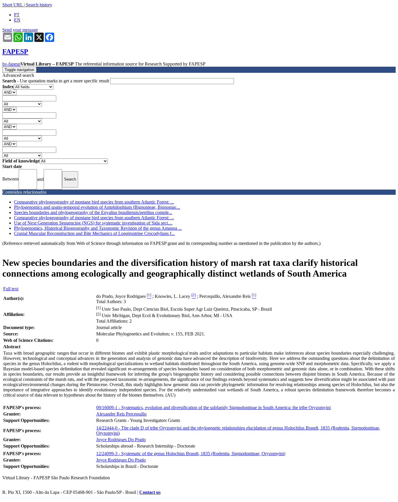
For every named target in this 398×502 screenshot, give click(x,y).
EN (17, 19)
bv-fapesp (11, 63)
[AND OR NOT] (9, 92)
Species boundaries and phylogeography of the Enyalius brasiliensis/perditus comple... (93, 212)
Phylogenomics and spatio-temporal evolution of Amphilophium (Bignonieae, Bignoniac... (97, 207)
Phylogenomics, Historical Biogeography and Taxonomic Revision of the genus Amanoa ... (98, 228)
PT (17, 14)
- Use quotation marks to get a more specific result (56, 80)
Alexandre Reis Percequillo (121, 413)
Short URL (12, 4)
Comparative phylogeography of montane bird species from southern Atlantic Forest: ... (94, 201)
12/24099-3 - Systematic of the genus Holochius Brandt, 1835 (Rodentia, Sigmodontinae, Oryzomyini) (190, 453)
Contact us (150, 492)
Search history (39, 4)
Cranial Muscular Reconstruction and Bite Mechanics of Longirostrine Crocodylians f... (94, 233)
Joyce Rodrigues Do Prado (121, 439)
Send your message (20, 29)
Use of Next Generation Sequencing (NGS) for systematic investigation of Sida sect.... (93, 222)
